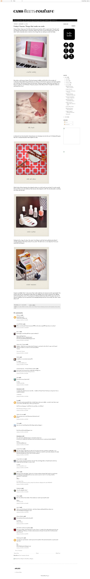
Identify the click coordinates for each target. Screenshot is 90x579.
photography (51, 306)
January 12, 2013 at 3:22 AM (22, 384)
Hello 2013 (68, 114)
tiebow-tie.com (20, 414)
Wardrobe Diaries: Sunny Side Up (69, 109)
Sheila (18, 357)
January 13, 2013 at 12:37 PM (22, 454)
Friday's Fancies (69, 89)
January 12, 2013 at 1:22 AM (22, 353)
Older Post (58, 553)
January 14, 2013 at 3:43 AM (22, 491)
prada (58, 306)
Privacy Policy (19, 572)
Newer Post (16, 553)
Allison (18, 471)
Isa (17, 400)
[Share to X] (32, 305)
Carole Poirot (20, 448)
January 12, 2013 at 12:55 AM (23, 340)
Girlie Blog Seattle (20, 371)
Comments (67, 124)
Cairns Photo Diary (70, 106)
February (68, 82)
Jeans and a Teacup (21, 344)
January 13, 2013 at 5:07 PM (22, 467)
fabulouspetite (20, 538)
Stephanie (19, 488)
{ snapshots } (46, 20)
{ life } (26, 20)
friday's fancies (37, 306)
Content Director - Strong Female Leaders (26, 368)
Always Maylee (20, 516)
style (15, 308)
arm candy (19, 306)
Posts (66, 122)
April (67, 79)
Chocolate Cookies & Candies (23, 527)
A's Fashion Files (20, 481)
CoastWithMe (20, 324)
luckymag (42, 306)
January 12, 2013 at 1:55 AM (22, 364)
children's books (25, 306)
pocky (55, 306)
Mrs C (18, 331)
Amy (18, 377)
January (67, 84)
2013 (66, 77)
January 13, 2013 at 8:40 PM (22, 484)
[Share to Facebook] (33, 305)
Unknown (19, 315)
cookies (30, 306)
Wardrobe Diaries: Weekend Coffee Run (70, 94)
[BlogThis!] (30, 305)
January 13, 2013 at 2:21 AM (22, 432)
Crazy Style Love (20, 459)
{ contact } (53, 20)
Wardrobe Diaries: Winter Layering (69, 87)
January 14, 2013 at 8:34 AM (22, 503)
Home (37, 553)
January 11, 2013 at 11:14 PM (22, 320)
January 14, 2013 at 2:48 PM (22, 523)
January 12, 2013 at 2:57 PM (22, 419)
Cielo (18, 423)
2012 (66, 117)
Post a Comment (18, 550)
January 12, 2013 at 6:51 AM (22, 410)
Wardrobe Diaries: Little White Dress (70, 100)
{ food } (35, 20)
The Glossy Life (20, 501)
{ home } (15, 20)
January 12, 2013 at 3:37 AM (22, 396)
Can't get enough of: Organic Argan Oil (70, 97)
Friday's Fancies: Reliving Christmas (70, 112)
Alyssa (18, 496)
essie (33, 306)
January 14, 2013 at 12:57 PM (22, 512)
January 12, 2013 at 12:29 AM (23, 327)
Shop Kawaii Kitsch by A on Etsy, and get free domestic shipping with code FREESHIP (34, 482)
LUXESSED (19, 394)
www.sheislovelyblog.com (21, 362)
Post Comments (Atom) (24, 555)
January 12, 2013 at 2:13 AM (22, 373)
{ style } (40, 20)
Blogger (47, 575)
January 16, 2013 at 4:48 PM (22, 533)
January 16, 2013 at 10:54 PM (23, 547)
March (67, 80)
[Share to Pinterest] (34, 305)
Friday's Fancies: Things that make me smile (70, 103)
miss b (18, 507)
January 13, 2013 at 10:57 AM (23, 444)
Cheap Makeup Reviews (30, 371)
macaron (46, 306)
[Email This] (29, 305)
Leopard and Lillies (20, 383)
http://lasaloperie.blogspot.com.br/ (24, 408)
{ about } (21, 20)
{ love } (30, 20)
